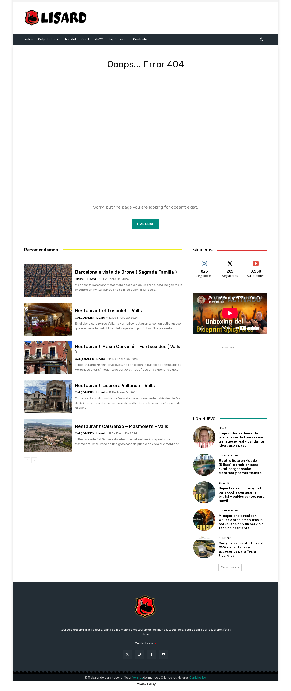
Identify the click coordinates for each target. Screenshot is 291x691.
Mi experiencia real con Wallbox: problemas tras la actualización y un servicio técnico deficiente (241, 522)
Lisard (223, 428)
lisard (91, 279)
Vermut (137, 677)
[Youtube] (163, 654)
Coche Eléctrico (230, 455)
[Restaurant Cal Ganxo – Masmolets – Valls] (48, 435)
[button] (261, 39)
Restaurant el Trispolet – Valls (108, 310)
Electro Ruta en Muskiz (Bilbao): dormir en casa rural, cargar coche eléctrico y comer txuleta (240, 467)
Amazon (224, 483)
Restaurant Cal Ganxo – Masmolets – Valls (121, 426)
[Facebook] (151, 654)
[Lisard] (56, 18)
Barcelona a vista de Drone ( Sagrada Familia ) (126, 272)
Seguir (204, 261)
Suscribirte (255, 261)
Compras (225, 538)
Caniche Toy (197, 677)
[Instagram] (139, 654)
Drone (80, 279)
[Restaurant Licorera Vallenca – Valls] (48, 396)
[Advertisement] (183, 18)
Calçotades (84, 317)
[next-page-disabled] (34, 460)
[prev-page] (27, 460)
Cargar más (228, 567)
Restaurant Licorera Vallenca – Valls (115, 385)
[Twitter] (127, 654)
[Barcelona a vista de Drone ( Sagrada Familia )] (48, 280)
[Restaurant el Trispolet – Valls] (48, 319)
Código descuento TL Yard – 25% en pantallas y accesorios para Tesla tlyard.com (242, 549)
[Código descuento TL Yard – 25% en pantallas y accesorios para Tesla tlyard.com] (204, 547)
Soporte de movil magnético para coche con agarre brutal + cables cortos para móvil (242, 494)
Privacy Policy (146, 684)
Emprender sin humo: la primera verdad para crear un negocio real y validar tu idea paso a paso (241, 439)
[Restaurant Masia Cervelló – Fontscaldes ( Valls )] (48, 357)
